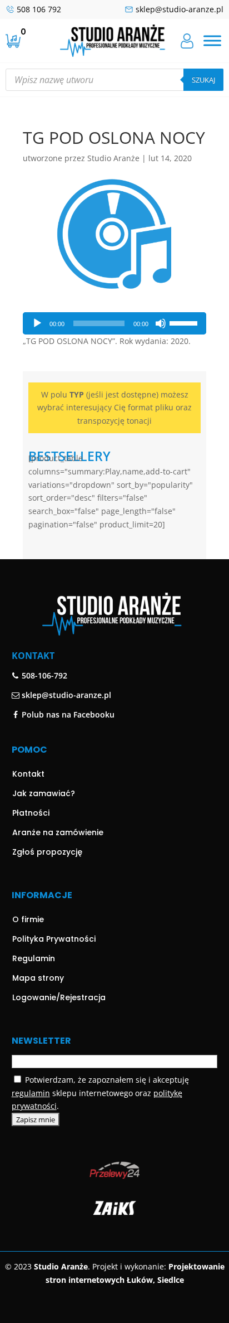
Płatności (30, 812)
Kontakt (28, 773)
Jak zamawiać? (43, 793)
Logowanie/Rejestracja (59, 997)
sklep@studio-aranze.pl (179, 9)
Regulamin (33, 958)
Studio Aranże (113, 158)
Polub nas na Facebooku (66, 714)
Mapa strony (38, 977)
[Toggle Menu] (212, 40)
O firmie (28, 919)
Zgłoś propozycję (47, 851)
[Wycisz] (160, 323)
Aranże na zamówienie (57, 832)
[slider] (185, 322)
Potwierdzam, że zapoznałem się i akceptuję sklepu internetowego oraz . (100, 1093)
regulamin (31, 1093)
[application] (114, 323)
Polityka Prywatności (54, 938)
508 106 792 (39, 9)
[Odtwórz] (37, 323)
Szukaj (203, 80)
